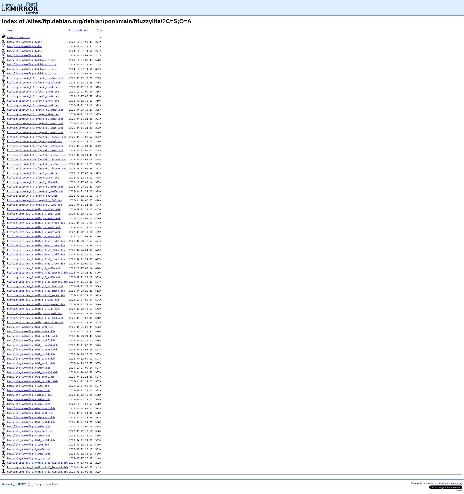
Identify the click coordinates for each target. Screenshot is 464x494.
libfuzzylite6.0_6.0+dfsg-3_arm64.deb (33, 96)
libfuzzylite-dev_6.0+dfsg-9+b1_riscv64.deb (37, 471)
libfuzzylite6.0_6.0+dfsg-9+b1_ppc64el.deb (36, 155)
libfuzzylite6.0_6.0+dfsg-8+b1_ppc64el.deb (36, 164)
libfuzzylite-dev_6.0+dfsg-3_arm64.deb (34, 236)
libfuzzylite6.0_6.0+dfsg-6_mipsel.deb (34, 82)
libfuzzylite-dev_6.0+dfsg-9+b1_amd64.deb (36, 290)
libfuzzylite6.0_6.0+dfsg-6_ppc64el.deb (34, 141)
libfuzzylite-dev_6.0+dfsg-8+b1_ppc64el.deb (37, 281)
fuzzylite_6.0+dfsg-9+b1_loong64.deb (32, 372)
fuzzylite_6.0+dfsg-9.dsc (24, 55)
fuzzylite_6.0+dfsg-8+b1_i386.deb (30, 413)
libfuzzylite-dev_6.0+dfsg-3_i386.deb (33, 299)
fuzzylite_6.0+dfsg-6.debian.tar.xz (31, 64)
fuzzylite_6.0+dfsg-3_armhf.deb (28, 367)
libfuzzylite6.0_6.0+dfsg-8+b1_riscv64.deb (36, 159)
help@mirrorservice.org (450, 483)
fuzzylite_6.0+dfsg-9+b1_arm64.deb (31, 354)
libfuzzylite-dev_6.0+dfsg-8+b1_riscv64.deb (37, 462)
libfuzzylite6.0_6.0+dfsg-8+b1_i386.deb (34, 204)
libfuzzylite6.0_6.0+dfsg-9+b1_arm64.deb (35, 109)
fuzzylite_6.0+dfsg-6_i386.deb (28, 444)
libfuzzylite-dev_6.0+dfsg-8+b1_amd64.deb (36, 295)
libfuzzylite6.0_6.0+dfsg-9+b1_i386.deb (34, 200)
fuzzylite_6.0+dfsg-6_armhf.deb (28, 390)
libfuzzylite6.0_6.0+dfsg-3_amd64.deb (33, 173)
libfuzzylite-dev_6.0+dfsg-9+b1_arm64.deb (36, 223)
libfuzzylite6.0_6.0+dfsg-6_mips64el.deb (35, 78)
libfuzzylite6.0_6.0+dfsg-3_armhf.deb (33, 91)
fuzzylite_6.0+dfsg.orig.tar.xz (28, 458)
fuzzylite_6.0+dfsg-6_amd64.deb (28, 399)
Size (100, 30)
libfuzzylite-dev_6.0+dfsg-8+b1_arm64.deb (36, 245)
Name (10, 30)
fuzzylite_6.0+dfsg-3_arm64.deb (28, 404)
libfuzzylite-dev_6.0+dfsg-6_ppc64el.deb (35, 286)
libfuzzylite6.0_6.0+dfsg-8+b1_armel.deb (35, 128)
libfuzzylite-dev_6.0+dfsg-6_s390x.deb (34, 209)
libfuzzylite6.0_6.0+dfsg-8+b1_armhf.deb (35, 132)
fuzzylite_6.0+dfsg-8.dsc (24, 51)
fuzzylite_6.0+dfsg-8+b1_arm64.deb (31, 440)
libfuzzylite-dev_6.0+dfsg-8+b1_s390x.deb (36, 263)
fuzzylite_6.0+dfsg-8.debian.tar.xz (31, 69)
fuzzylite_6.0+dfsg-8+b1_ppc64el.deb (32, 381)
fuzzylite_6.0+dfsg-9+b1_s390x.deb (31, 408)
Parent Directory (18, 37)
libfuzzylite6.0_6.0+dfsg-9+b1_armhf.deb (35, 123)
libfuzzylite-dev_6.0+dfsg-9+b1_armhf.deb (36, 241)
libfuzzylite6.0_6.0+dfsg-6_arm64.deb (33, 100)
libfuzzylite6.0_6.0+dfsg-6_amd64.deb (33, 177)
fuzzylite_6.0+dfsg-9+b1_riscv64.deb (32, 345)
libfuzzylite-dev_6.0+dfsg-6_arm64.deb (34, 214)
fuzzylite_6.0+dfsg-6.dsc (24, 46)
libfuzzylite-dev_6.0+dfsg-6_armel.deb (34, 227)
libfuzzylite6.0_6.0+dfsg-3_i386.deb (32, 182)
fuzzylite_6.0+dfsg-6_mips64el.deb (31, 417)
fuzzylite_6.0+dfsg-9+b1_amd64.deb (31, 331)
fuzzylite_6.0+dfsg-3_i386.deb (28, 385)
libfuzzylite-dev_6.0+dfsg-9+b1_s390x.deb (36, 250)
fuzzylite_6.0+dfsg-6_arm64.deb (28, 449)
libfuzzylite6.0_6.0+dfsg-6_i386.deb (32, 195)
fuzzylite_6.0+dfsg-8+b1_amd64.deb (31, 422)
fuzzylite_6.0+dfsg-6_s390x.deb (28, 435)
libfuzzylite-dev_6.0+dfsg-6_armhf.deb (34, 232)
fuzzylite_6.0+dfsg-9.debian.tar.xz (31, 73)
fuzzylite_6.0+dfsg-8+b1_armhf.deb (31, 340)
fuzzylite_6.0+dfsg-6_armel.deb (28, 453)
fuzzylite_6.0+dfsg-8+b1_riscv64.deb (32, 349)
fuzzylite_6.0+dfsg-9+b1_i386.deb (30, 327)
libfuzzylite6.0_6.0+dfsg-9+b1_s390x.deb (35, 146)
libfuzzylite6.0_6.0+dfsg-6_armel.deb (33, 87)
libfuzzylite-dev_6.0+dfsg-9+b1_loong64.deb (37, 467)
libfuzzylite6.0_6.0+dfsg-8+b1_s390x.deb (35, 150)
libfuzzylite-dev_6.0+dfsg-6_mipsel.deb (34, 313)
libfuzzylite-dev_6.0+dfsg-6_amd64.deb (34, 277)
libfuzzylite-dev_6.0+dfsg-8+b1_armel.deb (36, 259)
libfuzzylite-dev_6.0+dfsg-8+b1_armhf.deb (36, 254)
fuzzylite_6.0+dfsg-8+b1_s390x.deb (31, 358)
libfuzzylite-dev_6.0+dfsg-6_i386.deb (33, 309)
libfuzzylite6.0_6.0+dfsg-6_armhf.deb (33, 105)
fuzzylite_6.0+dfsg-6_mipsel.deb (29, 395)
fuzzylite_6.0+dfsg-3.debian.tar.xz (31, 60)
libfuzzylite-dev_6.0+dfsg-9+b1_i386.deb (35, 318)
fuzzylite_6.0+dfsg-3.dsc (24, 42)
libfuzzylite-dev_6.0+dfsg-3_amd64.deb (34, 268)
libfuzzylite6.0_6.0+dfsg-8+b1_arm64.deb (35, 118)
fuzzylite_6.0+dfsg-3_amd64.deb (28, 426)
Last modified (78, 30)
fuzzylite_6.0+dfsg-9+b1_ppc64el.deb (32, 336)
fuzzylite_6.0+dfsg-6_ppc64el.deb (30, 431)
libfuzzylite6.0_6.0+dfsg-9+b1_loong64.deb (36, 137)
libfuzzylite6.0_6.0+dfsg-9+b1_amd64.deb (35, 186)
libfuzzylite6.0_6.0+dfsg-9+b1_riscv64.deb (36, 168)
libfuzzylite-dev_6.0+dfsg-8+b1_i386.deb (35, 322)
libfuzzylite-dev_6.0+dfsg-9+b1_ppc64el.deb (37, 272)
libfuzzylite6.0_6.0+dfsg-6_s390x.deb (33, 114)
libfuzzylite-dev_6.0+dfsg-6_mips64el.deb (36, 304)
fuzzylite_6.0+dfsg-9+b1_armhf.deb (31, 363)
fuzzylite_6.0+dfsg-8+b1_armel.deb (31, 376)
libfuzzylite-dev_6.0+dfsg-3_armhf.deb (34, 218)
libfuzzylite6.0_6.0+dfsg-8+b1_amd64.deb (35, 191)
